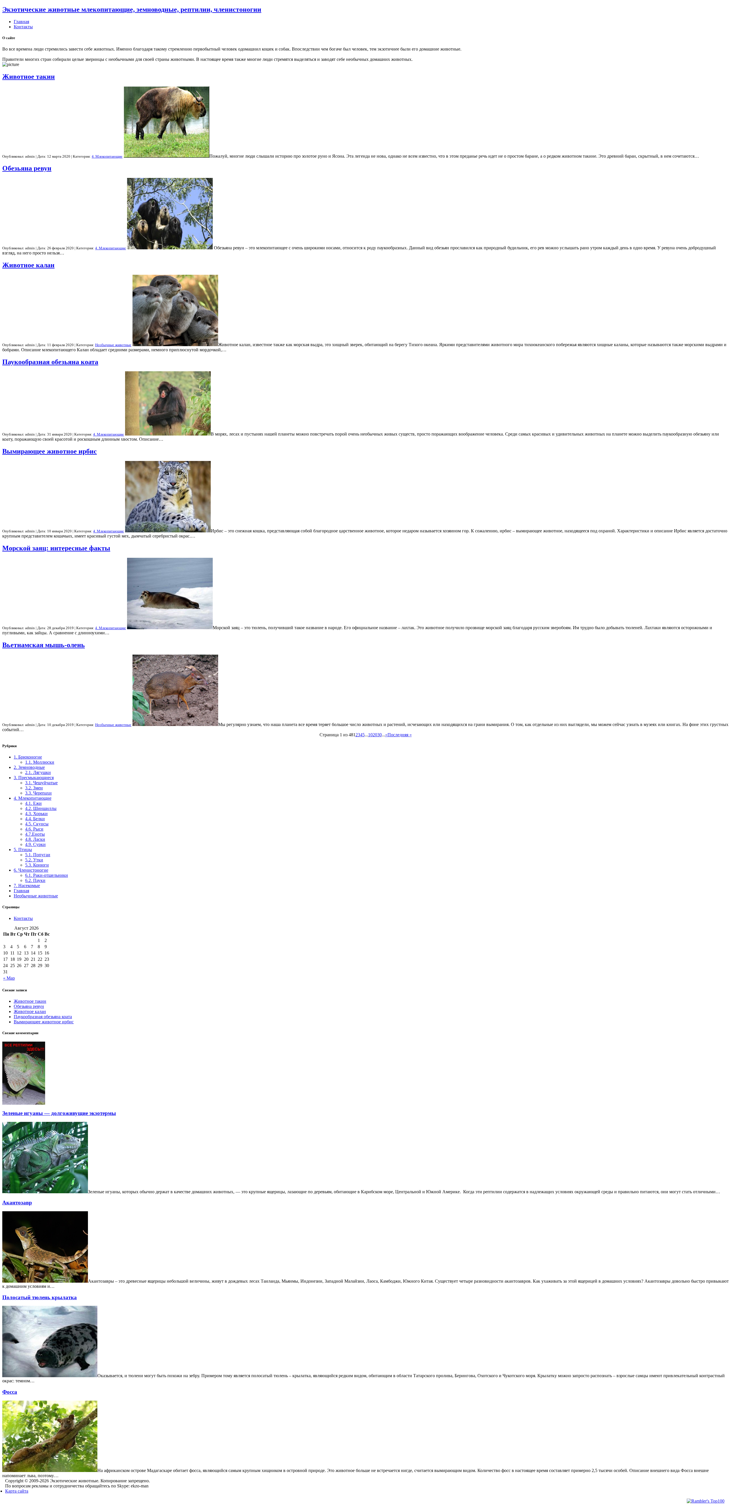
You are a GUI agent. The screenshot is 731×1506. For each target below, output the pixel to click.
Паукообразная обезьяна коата (50, 362)
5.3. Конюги (37, 865)
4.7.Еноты (35, 834)
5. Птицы (23, 849)
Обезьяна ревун (26, 168)
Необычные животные (113, 345)
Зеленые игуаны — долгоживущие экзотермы (59, 1113)
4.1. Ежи (33, 803)
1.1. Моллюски (39, 762)
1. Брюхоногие (28, 757)
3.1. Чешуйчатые (41, 782)
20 (375, 734)
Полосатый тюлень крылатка (39, 1297)
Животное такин (28, 76)
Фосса (9, 1392)
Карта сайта (16, 1491)
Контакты (23, 26)
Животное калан (28, 265)
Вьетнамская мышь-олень (43, 645)
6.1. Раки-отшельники (46, 875)
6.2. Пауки (35, 880)
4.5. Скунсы (37, 823)
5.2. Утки (34, 859)
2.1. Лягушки (38, 772)
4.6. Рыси (34, 829)
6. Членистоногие (31, 870)
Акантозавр (17, 1203)
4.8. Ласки (35, 839)
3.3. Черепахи (38, 793)
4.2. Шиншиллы (41, 808)
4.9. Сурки (35, 844)
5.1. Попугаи (37, 854)
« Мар (9, 978)
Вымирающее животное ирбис (49, 451)
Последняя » (399, 734)
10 (370, 734)
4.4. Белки (35, 818)
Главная (21, 21)
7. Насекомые (27, 885)
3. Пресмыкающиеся (34, 777)
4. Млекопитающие (107, 156)
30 (379, 734)
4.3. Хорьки (36, 813)
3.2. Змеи (34, 787)
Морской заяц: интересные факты (56, 548)
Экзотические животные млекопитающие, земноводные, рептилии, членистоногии (131, 9)
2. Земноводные (29, 767)
